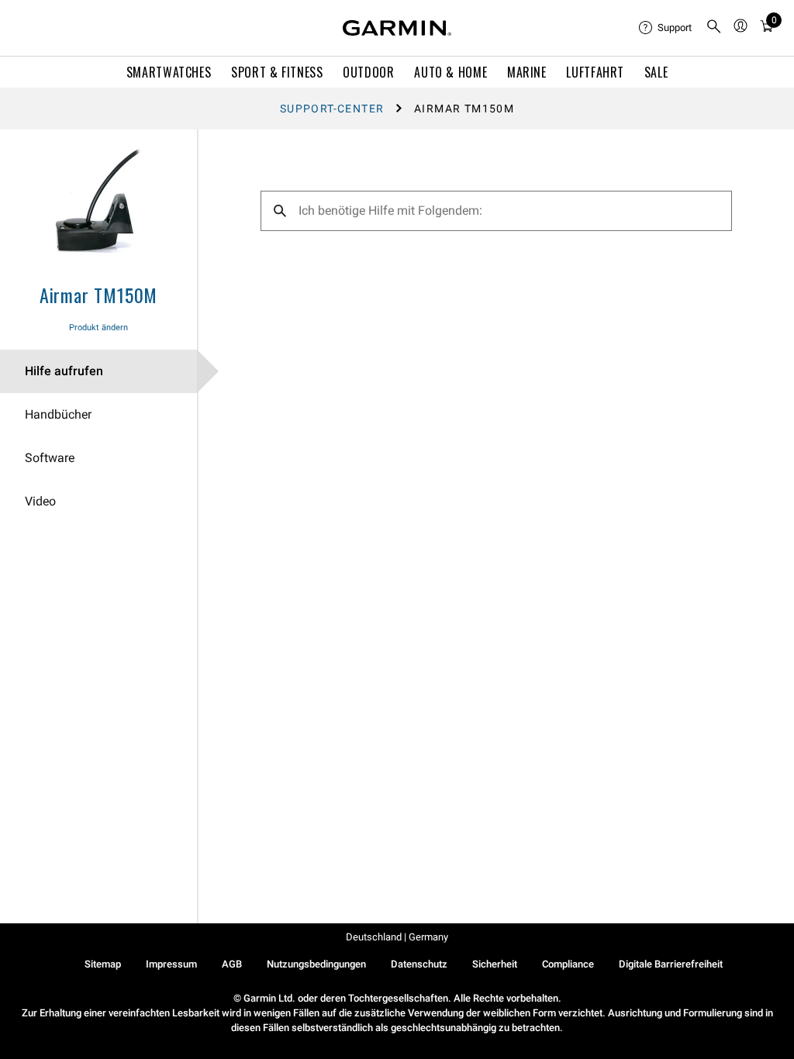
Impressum (171, 964)
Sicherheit (494, 964)
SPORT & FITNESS (277, 72)
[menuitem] (666, 28)
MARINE (527, 72)
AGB (232, 964)
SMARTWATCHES (169, 72)
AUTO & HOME (450, 72)
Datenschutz (419, 964)
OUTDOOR (368, 72)
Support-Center (332, 108)
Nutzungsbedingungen (316, 964)
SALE (656, 72)
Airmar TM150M (98, 295)
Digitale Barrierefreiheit (671, 964)
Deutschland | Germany (397, 937)
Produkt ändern (98, 328)
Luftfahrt (595, 72)
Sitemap (103, 964)
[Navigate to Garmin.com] (397, 28)
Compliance (568, 964)
